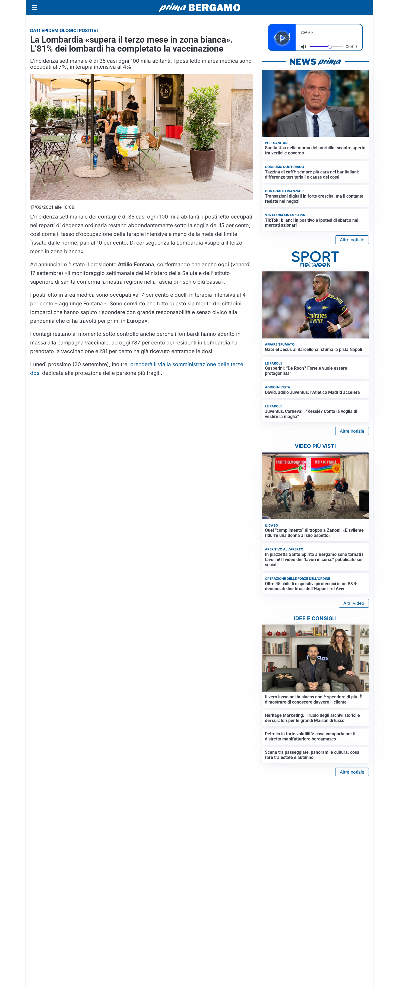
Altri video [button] (353, 603)
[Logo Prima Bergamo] (199, 7)
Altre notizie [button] (352, 239)
